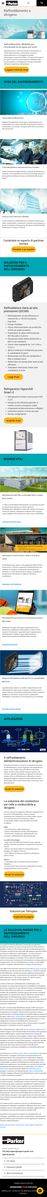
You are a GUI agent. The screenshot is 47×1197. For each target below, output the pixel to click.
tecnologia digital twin (36, 1029)
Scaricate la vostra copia (11, 522)
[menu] (3, 3)
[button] (40, 1190)
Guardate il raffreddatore (11, 584)
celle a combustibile (18, 1016)
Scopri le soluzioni (14, 789)
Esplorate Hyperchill (9, 644)
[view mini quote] (42, 3)
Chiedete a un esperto (24, 249)
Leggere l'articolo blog (16, 69)
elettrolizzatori (34, 1069)
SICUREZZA (16, 1191)
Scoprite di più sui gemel (11, 709)
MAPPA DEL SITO (7, 1191)
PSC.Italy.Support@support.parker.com (17, 1151)
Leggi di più (13, 376)
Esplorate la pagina (23, 916)
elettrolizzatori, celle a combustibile (25, 1053)
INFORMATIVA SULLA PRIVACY (30, 1191)
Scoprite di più (13, 420)
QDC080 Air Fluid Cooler (35, 969)
